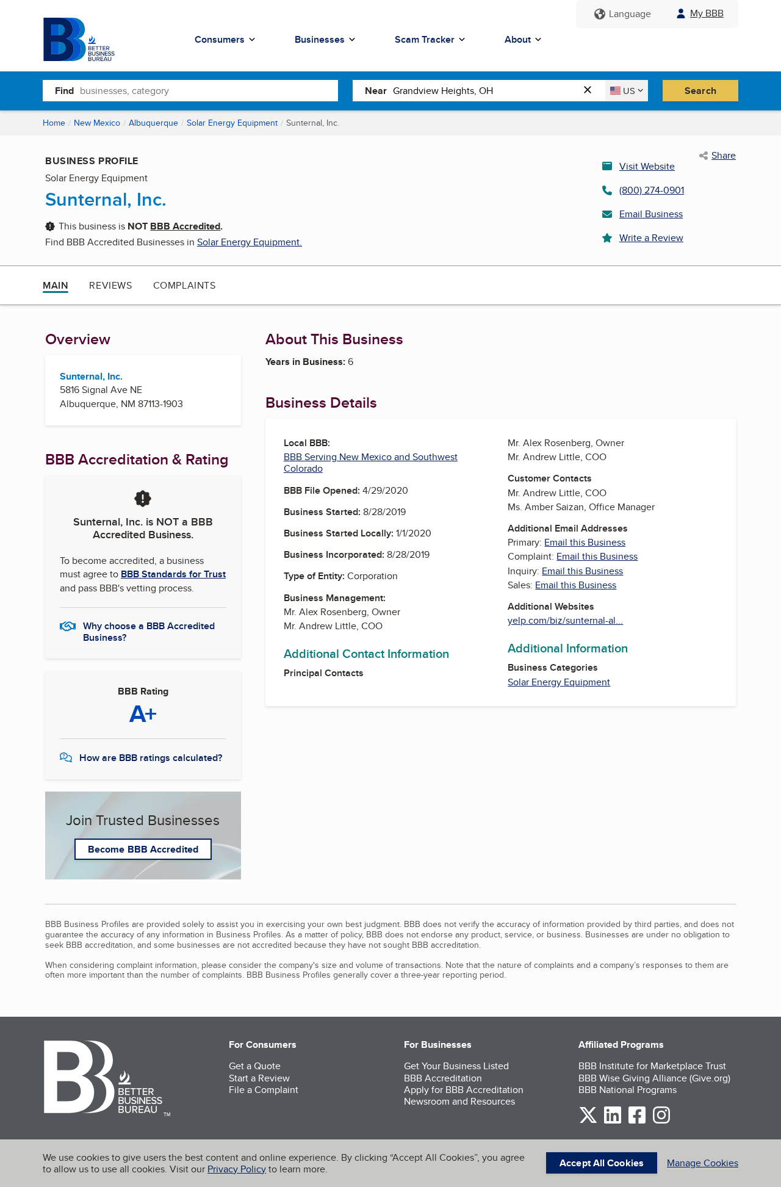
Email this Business (584, 542)
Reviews (110, 285)
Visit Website (647, 166)
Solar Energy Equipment (232, 123)
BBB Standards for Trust (173, 574)
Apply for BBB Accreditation (464, 1090)
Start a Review (259, 1078)
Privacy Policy (236, 1169)
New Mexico (97, 123)
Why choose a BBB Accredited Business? (149, 631)
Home (54, 123)
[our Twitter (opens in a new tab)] (588, 1121)
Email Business (651, 214)
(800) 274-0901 (651, 190)
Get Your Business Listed (456, 1066)
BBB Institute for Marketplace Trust (652, 1066)
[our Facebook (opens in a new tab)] (637, 1121)
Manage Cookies (702, 1163)
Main (55, 285)
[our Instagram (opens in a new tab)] (661, 1121)
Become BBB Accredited (143, 849)
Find (64, 91)
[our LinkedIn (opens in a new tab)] (612, 1121)
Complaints (184, 285)
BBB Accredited (185, 226)
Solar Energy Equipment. (249, 242)
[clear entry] (591, 90)
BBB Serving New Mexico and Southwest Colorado (371, 462)
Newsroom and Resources (459, 1101)
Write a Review (651, 238)
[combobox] (209, 90)
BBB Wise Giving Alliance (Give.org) (654, 1078)
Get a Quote (255, 1066)
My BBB (707, 13)
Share (723, 156)
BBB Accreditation (443, 1078)
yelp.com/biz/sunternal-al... (565, 620)
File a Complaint (263, 1090)
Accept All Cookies (602, 1163)
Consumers (220, 39)
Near (376, 91)
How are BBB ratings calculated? (150, 758)
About (518, 39)
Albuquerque (153, 123)
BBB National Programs (627, 1090)
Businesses (320, 39)
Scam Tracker (425, 39)
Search (700, 91)
